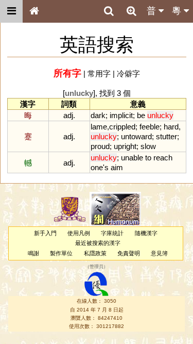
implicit (121, 115)
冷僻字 (128, 73)
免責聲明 (128, 253)
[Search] (108, 11)
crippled (122, 126)
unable (132, 157)
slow (148, 146)
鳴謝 (33, 253)
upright (125, 146)
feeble (149, 126)
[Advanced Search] (131, 11)
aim (117, 167)
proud (100, 146)
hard (171, 126)
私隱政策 (95, 253)
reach (162, 157)
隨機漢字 (146, 233)
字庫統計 (112, 233)
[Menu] (11, 11)
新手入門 (45, 233)
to (148, 157)
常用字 (99, 73)
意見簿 (159, 253)
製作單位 (61, 253)
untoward (136, 136)
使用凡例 (78, 233)
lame (99, 126)
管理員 (96, 266)
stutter (166, 136)
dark (98, 115)
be (141, 115)
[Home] (34, 11)
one (97, 167)
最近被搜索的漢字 (97, 243)
